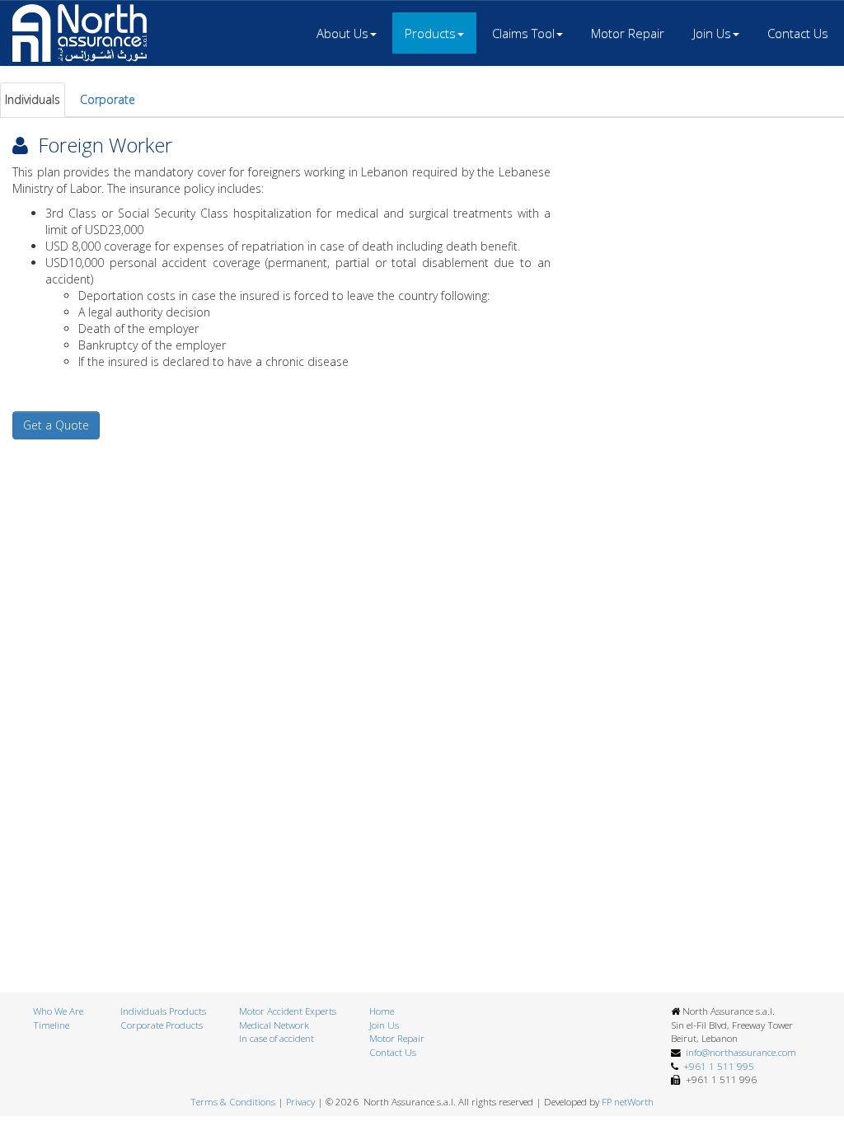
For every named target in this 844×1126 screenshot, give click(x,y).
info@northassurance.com (738, 1052)
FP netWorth (628, 1102)
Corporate (107, 99)
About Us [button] (342, 33)
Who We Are (58, 1011)
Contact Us (797, 33)
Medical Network (274, 1025)
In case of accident (276, 1038)
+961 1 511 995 (716, 1066)
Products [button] (430, 33)
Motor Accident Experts (287, 1011)
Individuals (32, 99)
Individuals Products (163, 1011)
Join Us (384, 1025)
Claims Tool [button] (523, 33)
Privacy (300, 1102)
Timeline (51, 1025)
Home (381, 1011)
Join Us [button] (712, 33)
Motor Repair (627, 33)
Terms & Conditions (232, 1102)
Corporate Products (161, 1025)
